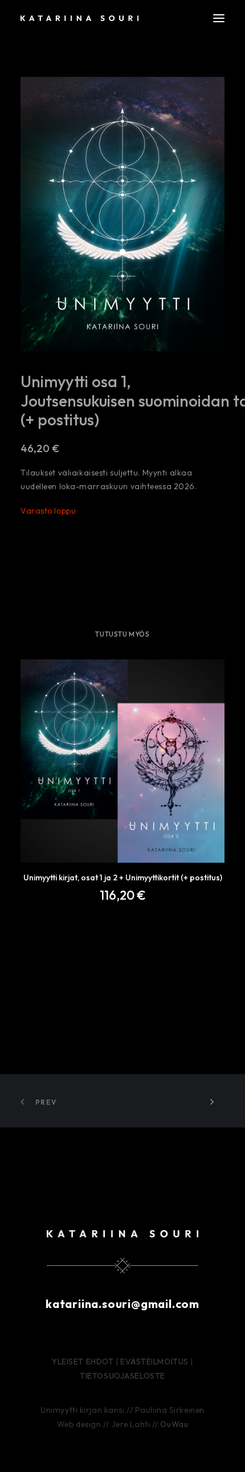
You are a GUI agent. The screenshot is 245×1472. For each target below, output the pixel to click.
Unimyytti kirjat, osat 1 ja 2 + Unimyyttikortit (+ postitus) (122, 877)
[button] (219, 18)
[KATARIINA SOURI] (79, 18)
